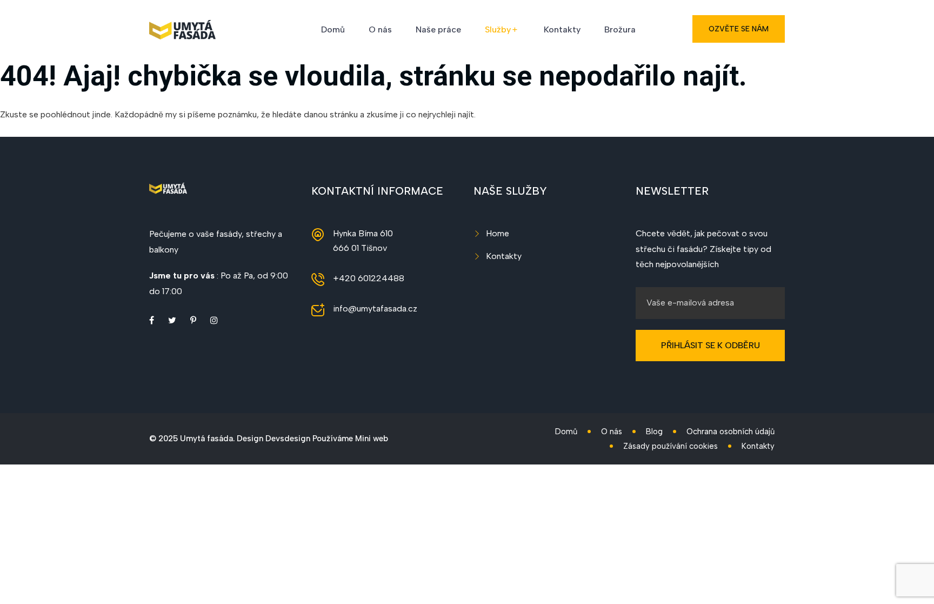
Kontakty (562, 29)
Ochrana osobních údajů (730, 431)
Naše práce (438, 29)
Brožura (620, 29)
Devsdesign (287, 438)
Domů (333, 29)
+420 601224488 (368, 278)
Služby (498, 29)
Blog (654, 431)
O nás (380, 29)
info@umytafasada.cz (375, 308)
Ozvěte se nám (739, 29)
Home (497, 233)
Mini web (371, 438)
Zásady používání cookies (670, 446)
